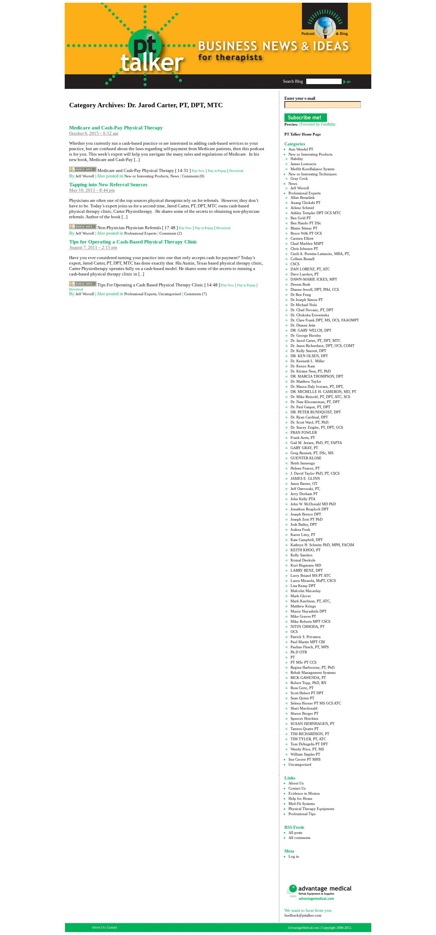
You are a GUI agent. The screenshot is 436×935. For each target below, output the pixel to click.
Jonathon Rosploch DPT (310, 509)
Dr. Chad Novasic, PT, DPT (312, 310)
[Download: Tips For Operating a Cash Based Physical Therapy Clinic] (82, 285)
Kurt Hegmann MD (306, 565)
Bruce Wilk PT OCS (306, 233)
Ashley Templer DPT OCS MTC (316, 213)
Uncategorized (169, 294)
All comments (299, 838)
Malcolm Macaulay (306, 591)
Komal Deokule (303, 560)
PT (293, 657)
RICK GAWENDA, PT (308, 678)
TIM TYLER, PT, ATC (308, 739)
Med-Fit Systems (302, 804)
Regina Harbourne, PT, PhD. (313, 667)
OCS (294, 632)
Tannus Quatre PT (305, 729)
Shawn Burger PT (304, 713)
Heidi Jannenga (303, 463)
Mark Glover (301, 596)
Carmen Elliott (302, 238)
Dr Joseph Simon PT (307, 300)
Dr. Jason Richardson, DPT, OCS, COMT (323, 346)
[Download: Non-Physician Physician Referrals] (82, 228)
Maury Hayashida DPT (309, 611)
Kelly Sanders (301, 555)
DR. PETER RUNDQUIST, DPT (316, 412)
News (174, 176)
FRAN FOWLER (304, 432)
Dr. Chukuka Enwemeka (310, 315)
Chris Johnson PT (304, 249)
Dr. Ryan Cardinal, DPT (309, 417)
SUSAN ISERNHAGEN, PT (312, 724)
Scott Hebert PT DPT (307, 693)
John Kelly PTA (303, 499)
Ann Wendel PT (301, 149)
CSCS (295, 264)
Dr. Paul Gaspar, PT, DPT (310, 407)
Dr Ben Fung (301, 294)
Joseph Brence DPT (306, 514)
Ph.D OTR (299, 652)
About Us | (99, 927)
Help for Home (300, 798)
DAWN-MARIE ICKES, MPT (314, 279)
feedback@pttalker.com (303, 915)
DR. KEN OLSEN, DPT (309, 356)
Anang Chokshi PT (306, 203)
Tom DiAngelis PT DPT (309, 744)
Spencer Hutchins (304, 718)
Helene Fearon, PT (305, 468)
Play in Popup (217, 171)
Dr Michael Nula (304, 305)
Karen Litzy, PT (303, 535)
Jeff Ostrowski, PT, (305, 489)
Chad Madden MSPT (307, 243)
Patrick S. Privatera (306, 637)
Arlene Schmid (302, 208)
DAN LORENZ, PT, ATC (310, 269)
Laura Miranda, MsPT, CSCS (313, 581)
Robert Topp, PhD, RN (308, 683)
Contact (112, 927)
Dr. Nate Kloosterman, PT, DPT (315, 402)
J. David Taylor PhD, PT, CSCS (315, 473)
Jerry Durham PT (304, 494)
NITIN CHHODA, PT (308, 626)
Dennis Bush (300, 284)
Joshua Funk (300, 529)
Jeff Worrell (85, 176)
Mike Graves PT (303, 616)
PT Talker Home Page (302, 134)
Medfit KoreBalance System (312, 169)
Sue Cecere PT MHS (305, 759)
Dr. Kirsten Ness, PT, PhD (311, 371)
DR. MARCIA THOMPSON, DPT (317, 376)
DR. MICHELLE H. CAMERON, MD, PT (323, 392)
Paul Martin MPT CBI (308, 642)
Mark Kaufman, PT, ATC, (311, 601)
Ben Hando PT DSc (306, 223)
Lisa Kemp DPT (303, 586)
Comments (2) (170, 233)
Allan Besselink (303, 197)
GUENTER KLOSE (306, 458)
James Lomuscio (303, 164)
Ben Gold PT (301, 218)
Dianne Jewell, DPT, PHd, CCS (315, 289)
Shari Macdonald (304, 708)
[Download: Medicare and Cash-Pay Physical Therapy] (82, 171)
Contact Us (297, 788)
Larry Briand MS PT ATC (311, 575)
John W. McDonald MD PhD (313, 504)
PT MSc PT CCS (303, 662)
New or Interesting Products (146, 176)
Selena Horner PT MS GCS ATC (316, 703)
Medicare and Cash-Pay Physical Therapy (116, 127)
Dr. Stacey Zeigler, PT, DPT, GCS (317, 427)
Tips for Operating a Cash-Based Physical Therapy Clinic (133, 241)
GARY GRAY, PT (304, 448)
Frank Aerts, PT (303, 437)
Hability (297, 159)
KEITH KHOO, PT (306, 550)
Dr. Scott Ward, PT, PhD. (310, 422)
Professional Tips (302, 814)
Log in (294, 856)
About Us (296, 783)
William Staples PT (305, 754)
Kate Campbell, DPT (307, 540)
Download (236, 171)
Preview (291, 124)
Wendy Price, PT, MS (307, 749)
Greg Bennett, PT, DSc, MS (312, 453)
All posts (295, 832)
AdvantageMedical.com (303, 928)
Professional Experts (140, 233)
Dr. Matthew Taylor (306, 381)
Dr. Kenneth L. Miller (308, 361)
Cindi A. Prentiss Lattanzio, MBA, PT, (320, 254)
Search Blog (293, 81)
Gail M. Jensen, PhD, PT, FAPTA (316, 443)
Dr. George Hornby (306, 335)
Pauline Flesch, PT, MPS (310, 647)
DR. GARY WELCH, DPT (311, 330)
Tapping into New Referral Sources (108, 184)
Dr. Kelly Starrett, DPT (308, 351)
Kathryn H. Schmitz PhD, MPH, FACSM (322, 545)
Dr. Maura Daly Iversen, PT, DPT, (317, 386)
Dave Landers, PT (305, 274)
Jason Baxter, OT (304, 483)
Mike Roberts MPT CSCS (310, 621)
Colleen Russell (302, 259)
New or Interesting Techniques (313, 174)
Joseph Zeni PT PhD (307, 519)
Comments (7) (195, 294)
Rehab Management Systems (313, 672)
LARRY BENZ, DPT (307, 570)
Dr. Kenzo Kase (303, 366)
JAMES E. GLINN (305, 478)
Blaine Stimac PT (304, 228)
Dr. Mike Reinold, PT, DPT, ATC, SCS (320, 397)
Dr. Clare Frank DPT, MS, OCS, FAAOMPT (325, 320)
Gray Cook (299, 178)
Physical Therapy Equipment (311, 809)
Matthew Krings (303, 606)
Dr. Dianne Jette (303, 325)
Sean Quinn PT (302, 698)
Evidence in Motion (304, 793)
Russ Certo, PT (302, 688)
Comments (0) (193, 176)
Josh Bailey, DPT (304, 524)
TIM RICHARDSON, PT (310, 734)
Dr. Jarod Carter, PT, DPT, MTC (316, 340)
